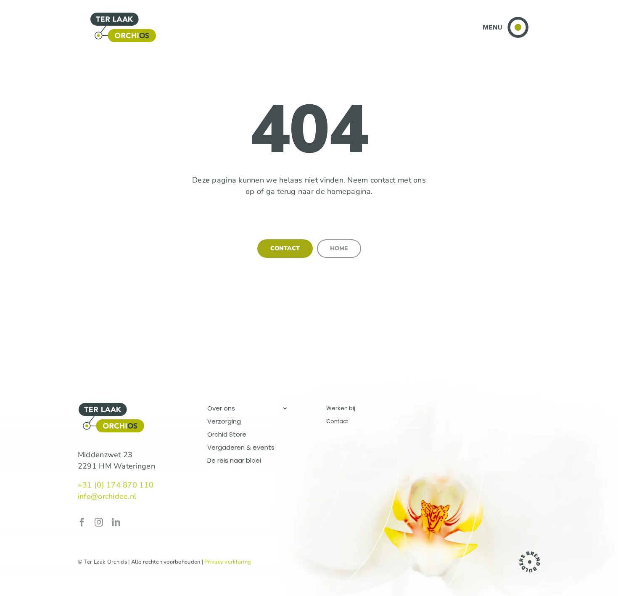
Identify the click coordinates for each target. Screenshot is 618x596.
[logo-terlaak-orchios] (123, 16)
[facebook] (82, 522)
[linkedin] (116, 522)
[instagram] (99, 522)
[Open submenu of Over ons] (285, 408)
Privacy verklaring (227, 562)
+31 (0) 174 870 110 (115, 485)
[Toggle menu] (505, 21)
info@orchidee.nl (107, 496)
